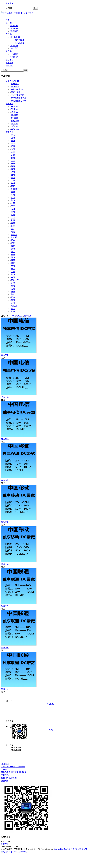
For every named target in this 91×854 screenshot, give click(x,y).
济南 (13, 166)
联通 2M (14, 106)
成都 (13, 255)
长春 (13, 240)
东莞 (13, 203)
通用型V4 (15, 87)
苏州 (13, 158)
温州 (13, 172)
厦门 (13, 149)
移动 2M (14, 115)
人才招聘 (9, 63)
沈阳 (13, 289)
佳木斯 (14, 237)
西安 (13, 269)
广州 (13, 195)
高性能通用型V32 (18, 101)
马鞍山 (14, 306)
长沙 (13, 226)
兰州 (13, 266)
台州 (13, 175)
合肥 (13, 181)
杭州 (13, 169)
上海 (13, 138)
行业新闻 (14, 57)
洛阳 (13, 215)
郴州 (13, 312)
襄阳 (13, 223)
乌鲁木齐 (15, 280)
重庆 (13, 252)
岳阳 (13, 286)
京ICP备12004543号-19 (80, 849)
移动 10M (15, 121)
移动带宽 (5, 481)
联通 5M (14, 109)
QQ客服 (50, 704)
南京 (13, 152)
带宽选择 (9, 104)
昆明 (13, 249)
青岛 (13, 163)
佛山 (13, 200)
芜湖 (13, 183)
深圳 (13, 198)
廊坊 (13, 297)
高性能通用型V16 (18, 98)
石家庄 (14, 186)
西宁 (13, 272)
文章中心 (9, 51)
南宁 (13, 206)
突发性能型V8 (17, 92)
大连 (13, 229)
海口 (13, 209)
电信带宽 (5, 355)
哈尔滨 (14, 235)
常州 (13, 300)
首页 (7, 20)
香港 (13, 309)
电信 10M (15, 129)
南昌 (13, 161)
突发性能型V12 (17, 95)
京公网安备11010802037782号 (15, 852)
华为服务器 (20, 43)
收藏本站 (9, 3)
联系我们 (14, 31)
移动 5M (14, 118)
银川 (13, 275)
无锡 (13, 155)
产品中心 (9, 34)
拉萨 (13, 263)
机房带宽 (14, 46)
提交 (25, 70)
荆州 (13, 220)
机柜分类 (14, 48)
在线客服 (50, 730)
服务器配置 (15, 37)
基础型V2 (15, 84)
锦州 (13, 292)
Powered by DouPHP (62, 849)
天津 (13, 144)
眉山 (13, 257)
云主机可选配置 (12, 81)
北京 (13, 135)
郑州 (13, 212)
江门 (13, 303)
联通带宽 (5, 606)
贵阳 (13, 260)
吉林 (13, 246)
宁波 (13, 178)
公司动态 (14, 54)
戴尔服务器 (20, 40)
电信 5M (14, 126)
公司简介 (9, 23)
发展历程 (14, 29)
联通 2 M (4, 689)
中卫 (13, 277)
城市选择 (9, 132)
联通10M (14, 112)
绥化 (13, 232)
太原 (13, 192)
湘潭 (13, 283)
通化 (13, 243)
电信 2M (14, 124)
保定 (13, 294)
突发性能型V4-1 (17, 89)
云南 (13, 141)
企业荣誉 (14, 26)
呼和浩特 (15, 189)
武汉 (13, 218)
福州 (13, 146)
